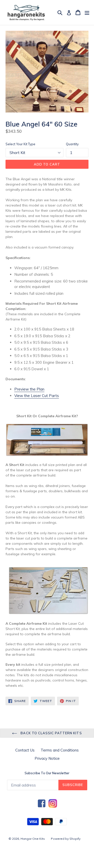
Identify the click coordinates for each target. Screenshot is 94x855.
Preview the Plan (29, 389)
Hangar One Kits (33, 838)
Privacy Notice (47, 758)
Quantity (72, 144)
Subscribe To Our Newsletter (47, 773)
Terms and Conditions (60, 750)
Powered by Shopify (65, 838)
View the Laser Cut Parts (36, 395)
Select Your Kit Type (20, 144)
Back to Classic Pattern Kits (51, 733)
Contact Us (25, 750)
